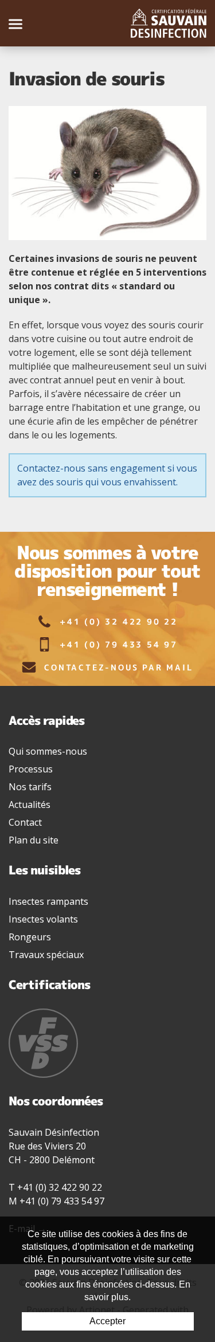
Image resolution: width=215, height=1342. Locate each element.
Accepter (107, 1321)
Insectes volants (43, 919)
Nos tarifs (30, 786)
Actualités (29, 804)
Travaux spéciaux (46, 954)
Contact (25, 822)
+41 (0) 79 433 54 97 (119, 644)
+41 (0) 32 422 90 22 (119, 621)
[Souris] (107, 173)
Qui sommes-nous (48, 751)
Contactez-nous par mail (118, 667)
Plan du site (33, 840)
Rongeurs (30, 937)
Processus (31, 769)
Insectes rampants (48, 901)
